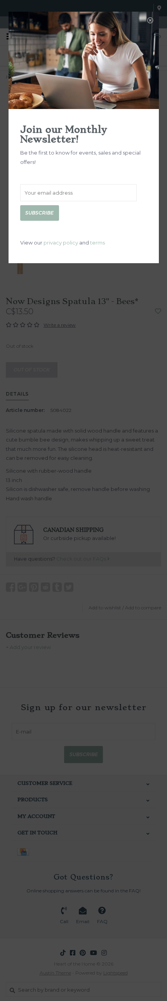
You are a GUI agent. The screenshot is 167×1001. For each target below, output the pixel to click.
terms (97, 242)
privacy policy (60, 242)
